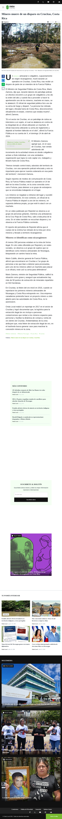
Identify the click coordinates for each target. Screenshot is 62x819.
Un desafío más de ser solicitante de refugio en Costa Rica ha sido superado (29, 704)
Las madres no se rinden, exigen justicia (16, 798)
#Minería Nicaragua (23, 334)
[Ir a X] (34, 812)
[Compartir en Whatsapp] (3, 84)
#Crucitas (41, 334)
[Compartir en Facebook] (3, 76)
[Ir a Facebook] (29, 812)
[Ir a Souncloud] (59, 2)
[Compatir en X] (3, 80)
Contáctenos (14, 809)
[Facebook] (38, 2)
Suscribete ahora (31, 499)
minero (16, 76)
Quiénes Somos (48, 809)
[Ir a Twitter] (43, 2)
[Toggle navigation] (3, 7)
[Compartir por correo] (3, 88)
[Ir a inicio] (10, 7)
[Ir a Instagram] (53, 2)
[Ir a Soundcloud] (51, 812)
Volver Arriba (54, 816)
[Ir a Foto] (31, 45)
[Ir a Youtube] (48, 2)
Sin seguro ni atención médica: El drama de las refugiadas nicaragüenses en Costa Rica (28, 573)
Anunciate (38, 809)
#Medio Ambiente (11, 334)
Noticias (8, 337)
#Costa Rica (34, 334)
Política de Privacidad (27, 809)
